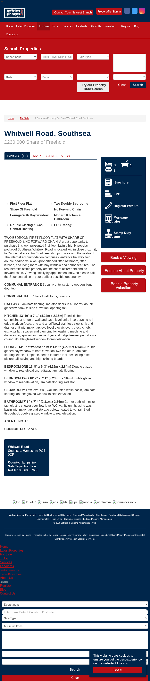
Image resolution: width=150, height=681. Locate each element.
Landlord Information (9, 570)
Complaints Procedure (99, 535)
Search (138, 84)
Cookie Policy (66, 535)
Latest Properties (26, 26)
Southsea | (67, 515)
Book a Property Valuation (124, 285)
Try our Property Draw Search (93, 87)
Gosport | (136, 515)
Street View (58, 156)
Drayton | (77, 515)
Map (37, 156)
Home (9, 26)
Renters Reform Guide (10, 574)
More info (121, 663)
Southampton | (44, 519)
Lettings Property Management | (98, 519)
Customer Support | (73, 519)
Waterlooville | (89, 515)
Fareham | (114, 515)
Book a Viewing (123, 257)
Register (126, 26)
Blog (136, 26)
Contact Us (12, 34)
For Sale (44, 26)
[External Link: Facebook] (127, 11)
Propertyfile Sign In (109, 11)
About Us (96, 26)
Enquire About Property (124, 270)
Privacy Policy (81, 535)
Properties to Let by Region (45, 535)
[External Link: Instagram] (142, 11)
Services (68, 26)
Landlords (81, 26)
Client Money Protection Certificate (127, 535)
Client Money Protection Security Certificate (75, 539)
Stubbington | (125, 515)
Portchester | (102, 515)
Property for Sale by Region (18, 535)
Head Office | (57, 519)
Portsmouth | (31, 515)
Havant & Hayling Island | (50, 515)
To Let (55, 26)
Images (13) (17, 156)
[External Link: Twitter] (134, 11)
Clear (122, 84)
